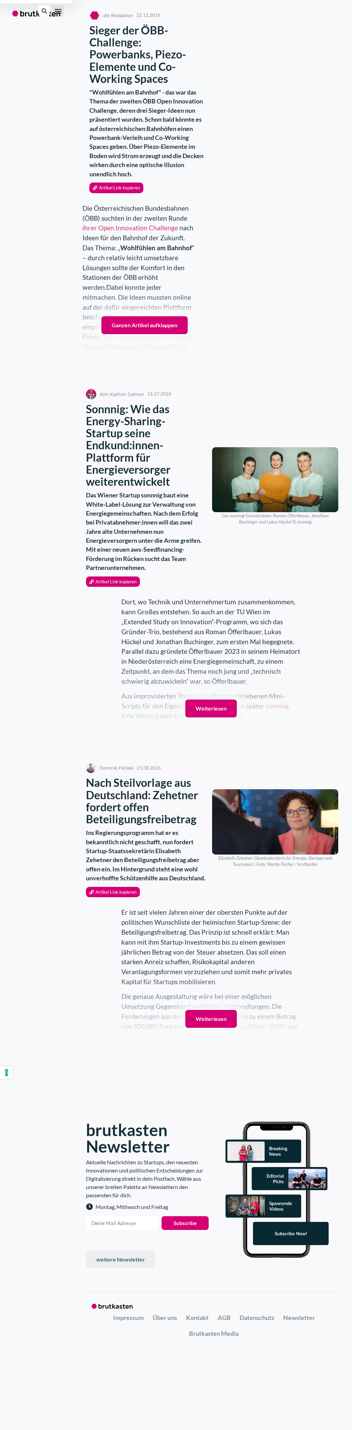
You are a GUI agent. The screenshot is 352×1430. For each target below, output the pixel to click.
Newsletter (299, 1317)
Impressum (128, 1317)
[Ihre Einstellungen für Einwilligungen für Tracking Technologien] (6, 1072)
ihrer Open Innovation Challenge (130, 228)
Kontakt (197, 1317)
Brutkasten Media (214, 1333)
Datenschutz (257, 1317)
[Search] (44, 10)
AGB (224, 1317)
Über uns (165, 1317)
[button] (58, 10)
